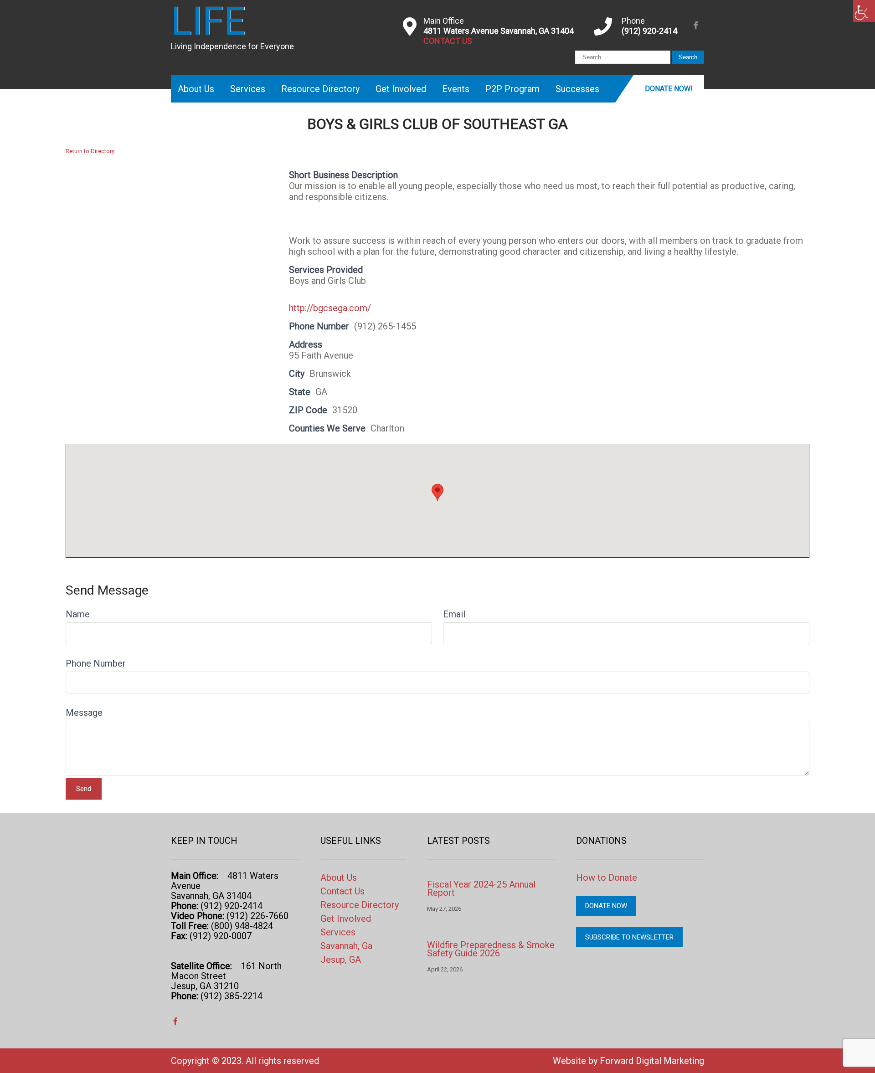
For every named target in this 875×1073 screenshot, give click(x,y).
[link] (864, 11)
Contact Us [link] (342, 891)
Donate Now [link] (606, 906)
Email (454, 614)
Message (84, 712)
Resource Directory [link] (320, 88)
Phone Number (96, 663)
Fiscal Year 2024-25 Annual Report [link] (481, 888)
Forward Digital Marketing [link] (652, 1060)
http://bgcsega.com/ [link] (330, 308)
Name (78, 614)
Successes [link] (577, 88)
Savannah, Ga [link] (346, 945)
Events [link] (455, 88)
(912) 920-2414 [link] (649, 31)
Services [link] (247, 88)
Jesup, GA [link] (340, 959)
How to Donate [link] (606, 877)
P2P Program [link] (512, 88)
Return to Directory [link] (90, 151)
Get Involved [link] (401, 88)
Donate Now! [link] (669, 88)
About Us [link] (196, 88)
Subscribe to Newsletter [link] (629, 937)
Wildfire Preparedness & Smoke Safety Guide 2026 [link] (491, 949)
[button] (437, 492)
